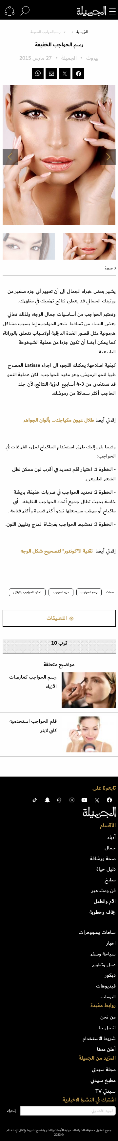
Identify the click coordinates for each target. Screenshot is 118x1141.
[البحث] (24, 11)
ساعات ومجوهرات (97, 932)
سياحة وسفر (103, 954)
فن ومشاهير (103, 890)
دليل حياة (106, 869)
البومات (108, 996)
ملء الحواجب (61, 592)
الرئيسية (82, 32)
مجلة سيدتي (104, 1069)
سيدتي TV (105, 1091)
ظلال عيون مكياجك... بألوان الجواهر (59, 420)
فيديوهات (106, 986)
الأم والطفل (105, 901)
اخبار (111, 943)
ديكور (110, 975)
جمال (110, 848)
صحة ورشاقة (103, 858)
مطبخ (110, 880)
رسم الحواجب (89, 592)
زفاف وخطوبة (102, 912)
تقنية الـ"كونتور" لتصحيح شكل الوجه (57, 551)
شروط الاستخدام (99, 1038)
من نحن (108, 1017)
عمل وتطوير (104, 964)
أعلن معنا (106, 1049)
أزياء (112, 837)
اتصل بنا (107, 1027)
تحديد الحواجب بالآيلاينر (27, 592)
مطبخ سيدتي (103, 1080)
